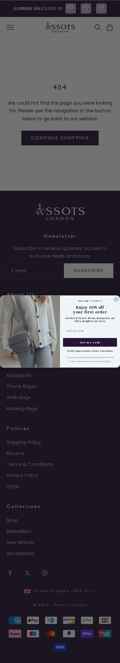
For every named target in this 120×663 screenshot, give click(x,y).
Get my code (90, 342)
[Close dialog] (116, 299)
